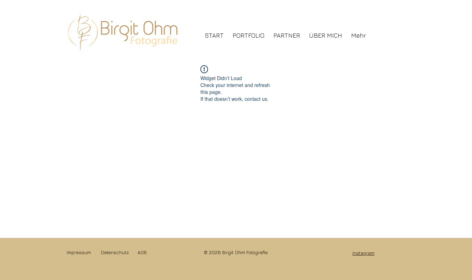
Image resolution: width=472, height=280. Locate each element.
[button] (248, 32)
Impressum (79, 252)
